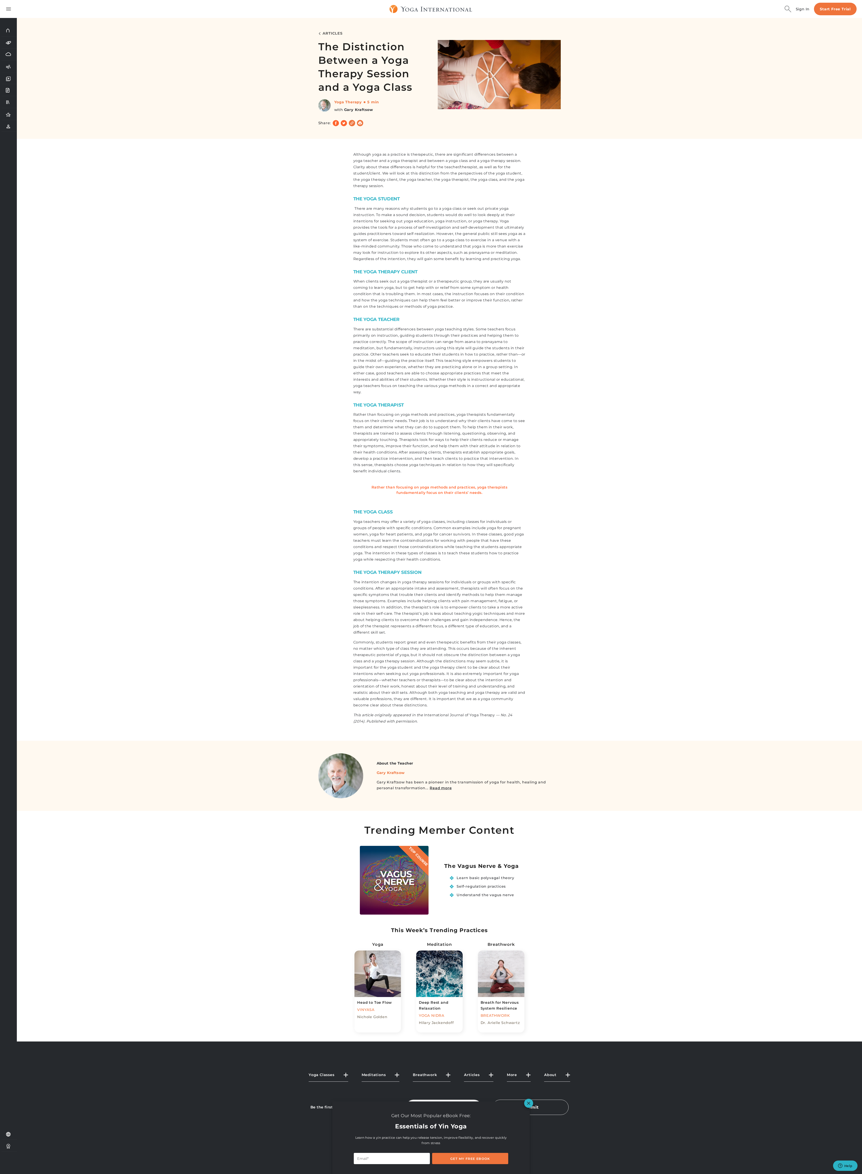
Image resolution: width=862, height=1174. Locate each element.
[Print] (360, 123)
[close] (528, 1103)
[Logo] (431, 9)
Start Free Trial (835, 9)
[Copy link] (352, 123)
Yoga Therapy (348, 102)
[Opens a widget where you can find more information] (845, 1166)
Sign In (803, 9)
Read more (441, 788)
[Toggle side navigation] (8, 9)
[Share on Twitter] (344, 123)
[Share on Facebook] (336, 123)
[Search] (788, 9)
